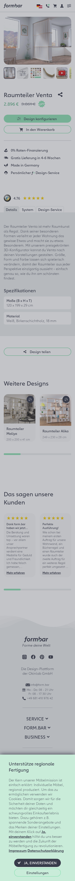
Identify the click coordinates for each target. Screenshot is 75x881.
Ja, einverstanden (27, 833)
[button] (37, 863)
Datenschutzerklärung (46, 850)
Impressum (18, 850)
